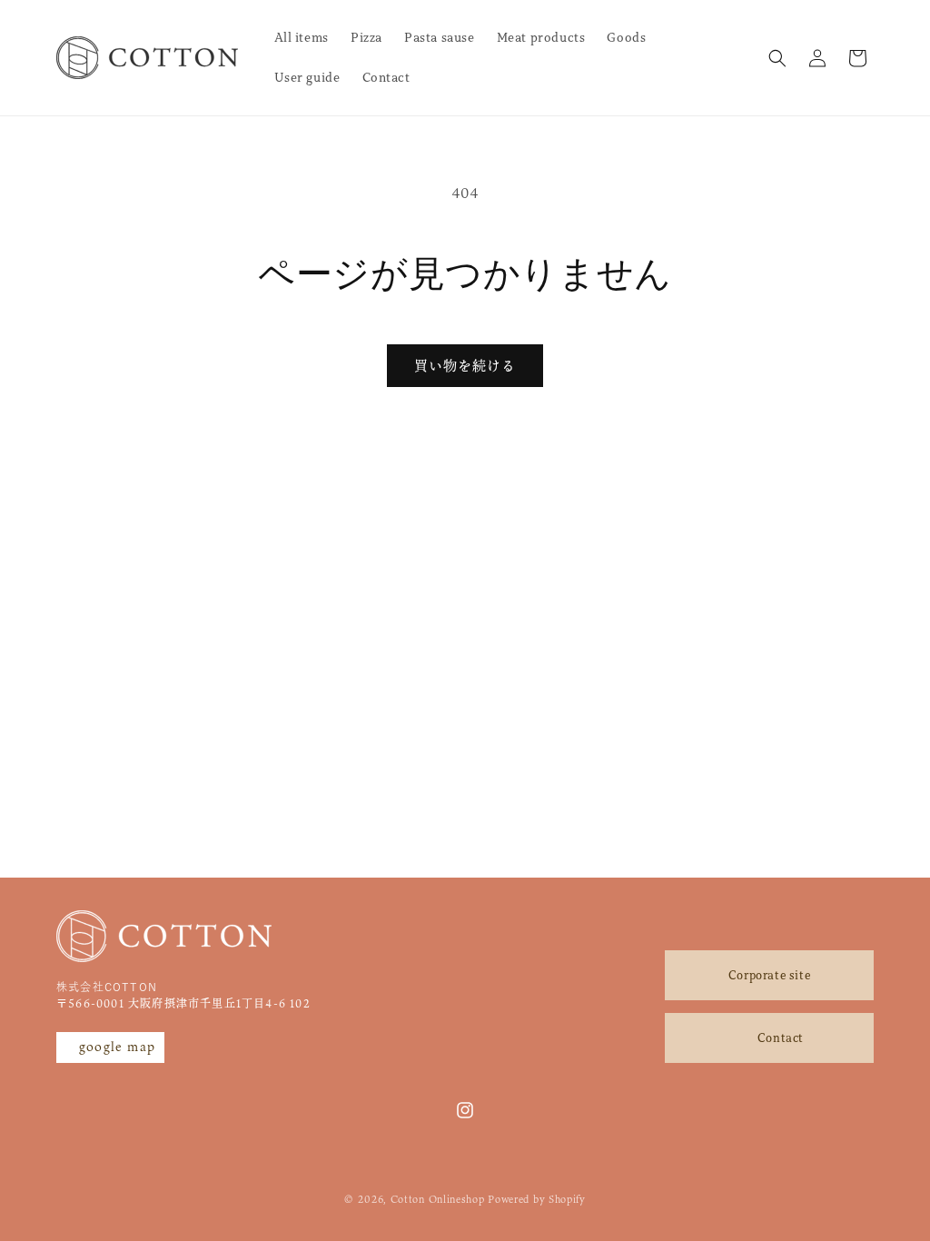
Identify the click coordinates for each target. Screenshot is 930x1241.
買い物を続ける (465, 365)
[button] (777, 58)
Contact (780, 1038)
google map (117, 1046)
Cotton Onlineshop (438, 1199)
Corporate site (769, 975)
